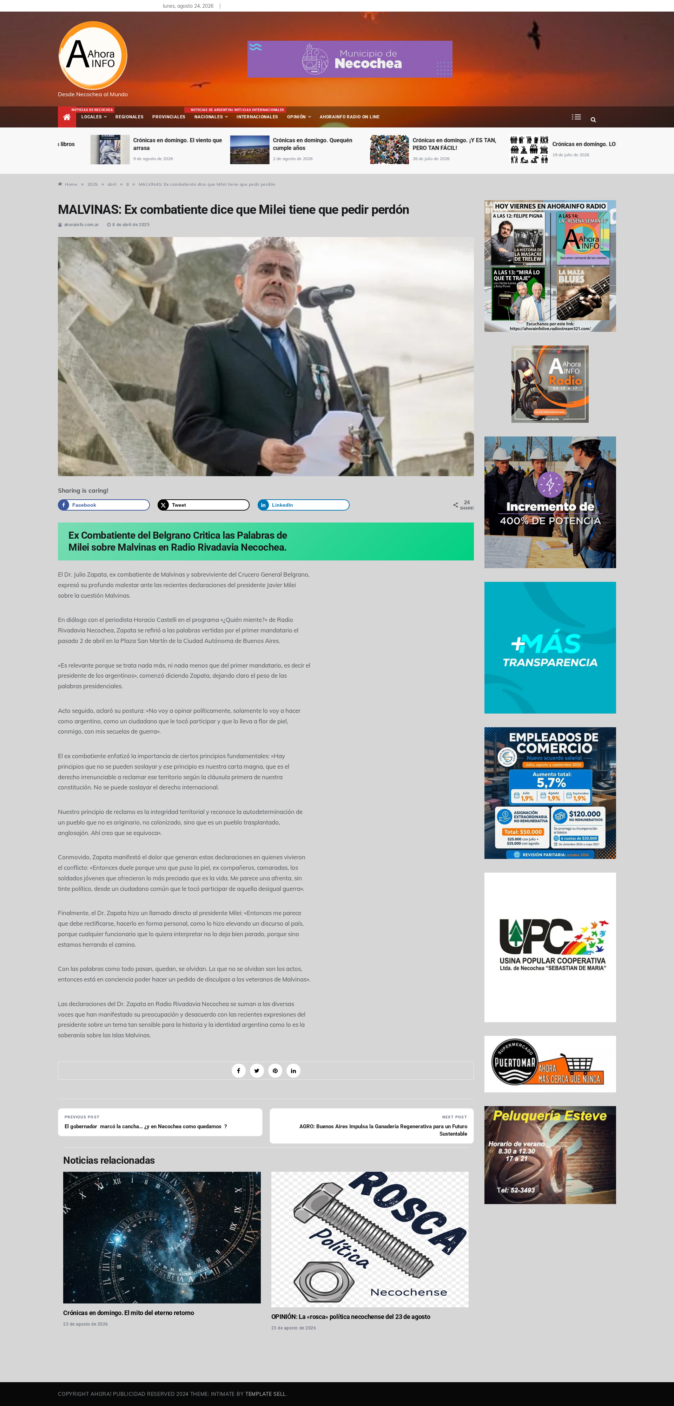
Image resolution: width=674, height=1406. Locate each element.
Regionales (129, 116)
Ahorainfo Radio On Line (350, 116)
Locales (96, 113)
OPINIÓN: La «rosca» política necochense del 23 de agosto (350, 1316)
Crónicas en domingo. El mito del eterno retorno (128, 1312)
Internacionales (258, 113)
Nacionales (211, 113)
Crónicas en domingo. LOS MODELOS (567, 144)
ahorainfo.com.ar (81, 224)
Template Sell (265, 1394)
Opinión (296, 116)
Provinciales (168, 116)
